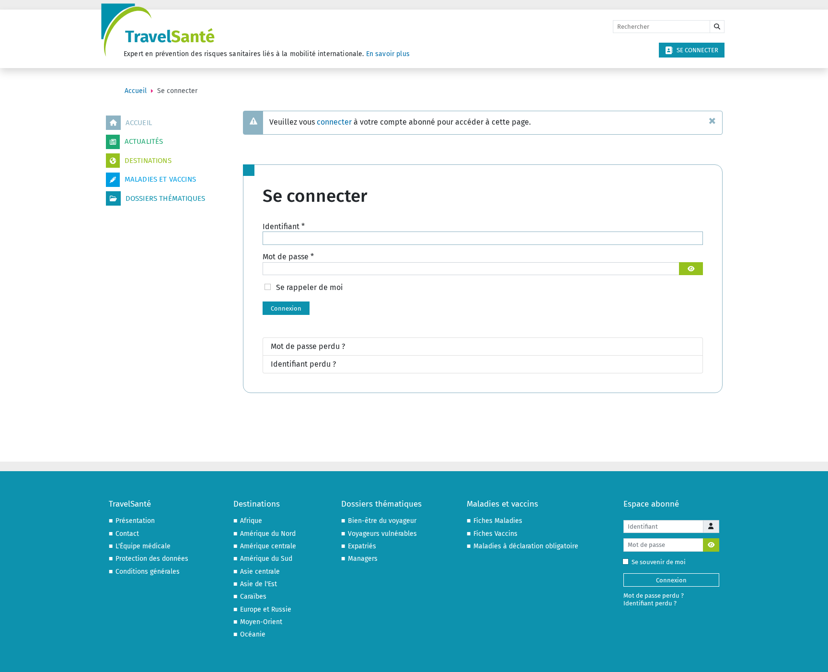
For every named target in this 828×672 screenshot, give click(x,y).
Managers (363, 559)
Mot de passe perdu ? (308, 346)
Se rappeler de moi (309, 287)
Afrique (251, 521)
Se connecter (697, 50)
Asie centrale (260, 572)
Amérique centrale (268, 546)
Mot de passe (288, 256)
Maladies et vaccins (160, 179)
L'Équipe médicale (143, 546)
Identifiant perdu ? (303, 364)
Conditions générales (147, 572)
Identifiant (284, 226)
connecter (334, 122)
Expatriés (362, 546)
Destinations (148, 160)
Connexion (286, 308)
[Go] (717, 27)
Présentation (135, 521)
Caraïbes (253, 596)
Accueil (139, 122)
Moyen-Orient (261, 622)
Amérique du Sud (266, 559)
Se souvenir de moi (659, 562)
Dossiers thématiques (165, 198)
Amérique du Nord (268, 534)
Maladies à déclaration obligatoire (525, 546)
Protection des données (151, 559)
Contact (127, 534)
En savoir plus (388, 54)
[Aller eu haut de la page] (811, 655)
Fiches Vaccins (495, 534)
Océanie (252, 634)
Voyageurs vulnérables (382, 534)
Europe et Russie (265, 609)
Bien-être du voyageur (382, 521)
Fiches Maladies (497, 521)
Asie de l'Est (258, 584)
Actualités (144, 141)
